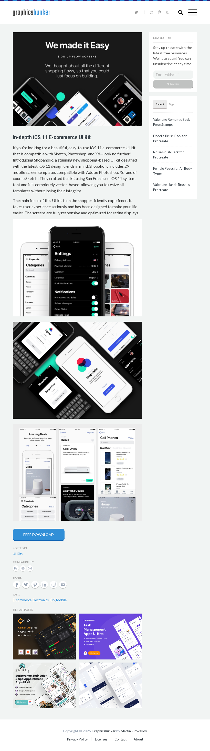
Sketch (23, 568)
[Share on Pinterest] (35, 584)
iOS (52, 600)
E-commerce (22, 600)
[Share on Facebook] (16, 584)
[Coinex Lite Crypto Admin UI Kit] (44, 636)
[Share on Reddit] (53, 584)
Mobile (61, 600)
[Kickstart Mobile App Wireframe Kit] (110, 685)
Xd (30, 568)
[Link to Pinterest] (159, 12)
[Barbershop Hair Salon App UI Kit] (44, 685)
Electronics (41, 600)
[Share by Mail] (63, 584)
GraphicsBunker (104, 731)
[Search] (178, 12)
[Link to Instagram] (151, 12)
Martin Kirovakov (134, 731)
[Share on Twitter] (26, 584)
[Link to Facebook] (144, 12)
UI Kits (18, 554)
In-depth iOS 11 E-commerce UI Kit (52, 137)
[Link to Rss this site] (167, 12)
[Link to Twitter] (136, 12)
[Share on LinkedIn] (44, 584)
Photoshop (16, 568)
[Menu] (190, 12)
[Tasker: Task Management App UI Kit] (110, 636)
